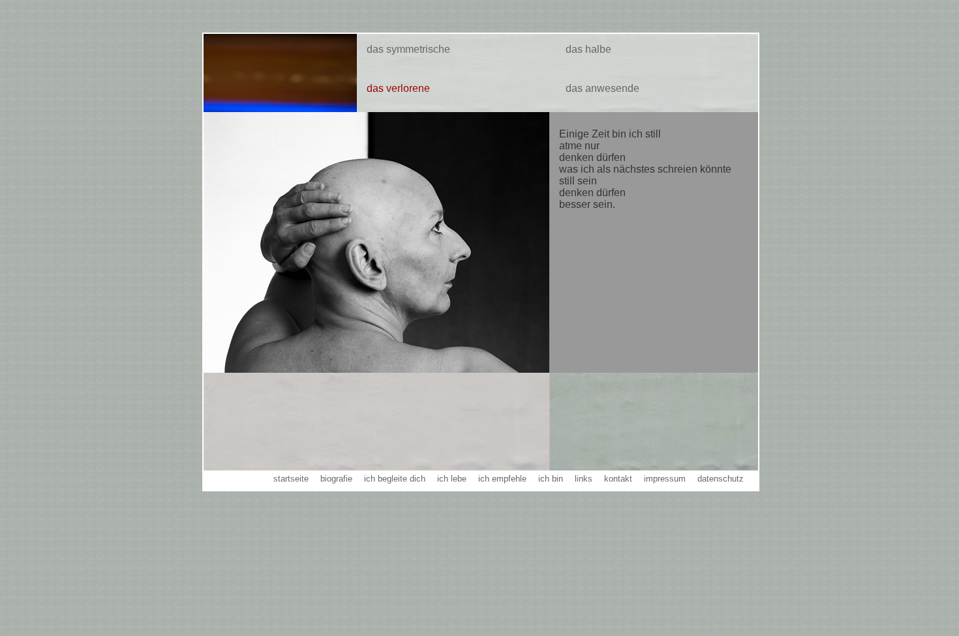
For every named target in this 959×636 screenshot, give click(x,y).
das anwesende (602, 88)
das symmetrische (408, 49)
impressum (665, 479)
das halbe (588, 49)
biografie (336, 479)
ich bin (550, 479)
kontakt (618, 479)
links (583, 479)
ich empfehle (502, 479)
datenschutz (720, 479)
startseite (291, 479)
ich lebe (451, 479)
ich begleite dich (394, 479)
